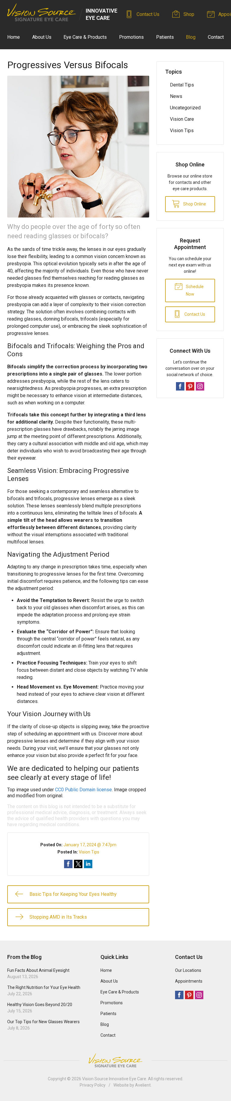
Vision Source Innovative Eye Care (114, 1078)
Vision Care (182, 119)
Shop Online (194, 204)
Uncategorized (185, 108)
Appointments (188, 981)
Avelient (143, 1085)
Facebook (180, 386)
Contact (216, 37)
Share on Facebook (68, 864)
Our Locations (188, 970)
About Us (41, 37)
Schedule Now (194, 290)
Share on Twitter (78, 864)
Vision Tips (89, 852)
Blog (191, 37)
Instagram (200, 386)
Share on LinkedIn (88, 864)
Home (13, 37)
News (176, 96)
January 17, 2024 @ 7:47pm (89, 844)
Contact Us (147, 14)
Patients (165, 37)
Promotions (131, 37)
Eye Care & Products (85, 37)
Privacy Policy (93, 1085)
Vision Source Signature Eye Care (115, 1060)
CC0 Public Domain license (83, 789)
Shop (188, 14)
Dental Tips (182, 85)
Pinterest (190, 386)
